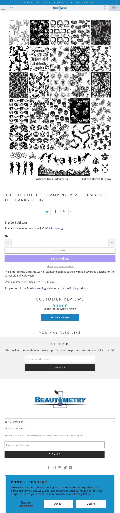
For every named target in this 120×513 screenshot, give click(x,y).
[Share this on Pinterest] (63, 211)
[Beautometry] (60, 8)
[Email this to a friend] (71, 211)
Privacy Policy (82, 494)
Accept (58, 503)
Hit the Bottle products (74, 288)
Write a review (60, 317)
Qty (6, 236)
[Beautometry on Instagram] (54, 467)
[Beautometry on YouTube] (70, 467)
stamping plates (44, 288)
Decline (91, 503)
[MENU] (1, 8)
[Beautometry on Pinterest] (60, 467)
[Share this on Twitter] (47, 211)
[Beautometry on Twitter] (65, 467)
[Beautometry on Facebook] (49, 467)
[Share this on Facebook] (55, 211)
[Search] (105, 8)
